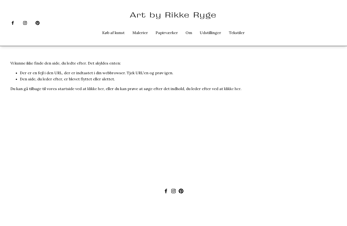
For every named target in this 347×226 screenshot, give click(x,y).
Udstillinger (210, 32)
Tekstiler (237, 32)
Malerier (140, 32)
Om (189, 32)
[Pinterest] (37, 23)
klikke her (95, 88)
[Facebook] (12, 23)
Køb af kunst (113, 32)
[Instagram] (25, 23)
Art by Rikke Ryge (173, 14)
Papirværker (167, 32)
